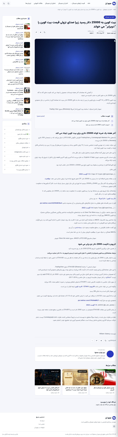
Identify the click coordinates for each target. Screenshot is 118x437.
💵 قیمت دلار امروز (16, 134)
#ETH (86, 286)
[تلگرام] (40, 32)
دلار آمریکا (102, 198)
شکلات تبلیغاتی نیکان (16, 143)
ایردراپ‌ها (28, 3)
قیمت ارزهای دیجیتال (78, 3)
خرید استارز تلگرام (16, 139)
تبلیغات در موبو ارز (39, 428)
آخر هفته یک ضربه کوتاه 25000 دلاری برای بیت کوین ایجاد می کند (90, 121)
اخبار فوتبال (16, 147)
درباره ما (42, 421)
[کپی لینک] (44, 32)
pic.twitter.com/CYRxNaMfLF (88, 300)
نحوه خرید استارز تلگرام (16, 165)
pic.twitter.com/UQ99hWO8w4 (51, 203)
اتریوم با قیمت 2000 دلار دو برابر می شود (97, 125)
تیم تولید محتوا (111, 33)
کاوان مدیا (4, 434)
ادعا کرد (108, 277)
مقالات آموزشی (38, 3)
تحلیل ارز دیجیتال (50, 3)
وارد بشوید (99, 405)
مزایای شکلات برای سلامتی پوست (16, 161)
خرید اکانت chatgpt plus (16, 152)
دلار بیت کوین (111, 198)
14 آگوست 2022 (87, 208)
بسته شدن (78, 227)
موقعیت (47, 179)
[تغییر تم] (4, 3)
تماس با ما (41, 424)
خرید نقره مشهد (16, 156)
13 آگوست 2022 (84, 174)
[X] (36, 32)
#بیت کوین (78, 286)
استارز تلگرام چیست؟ (16, 170)
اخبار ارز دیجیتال (63, 3)
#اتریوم (92, 286)
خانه (89, 3)
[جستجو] (8, 3)
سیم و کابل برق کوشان (16, 130)
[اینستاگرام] (114, 426)
